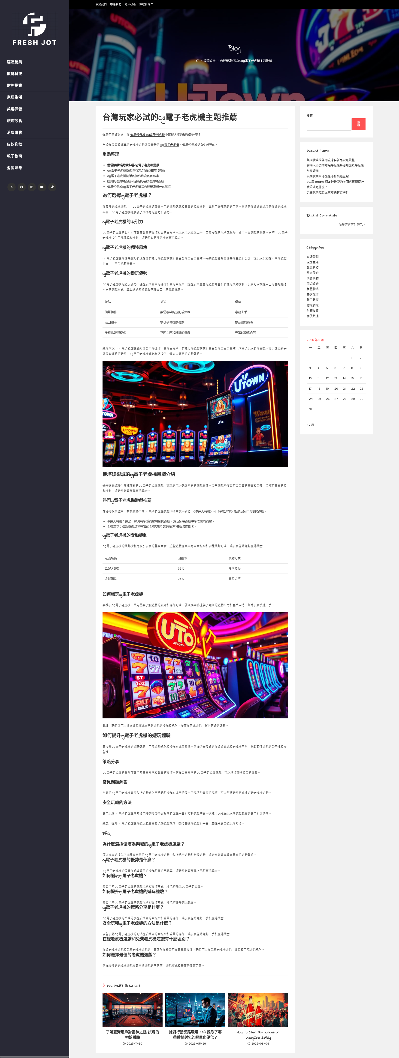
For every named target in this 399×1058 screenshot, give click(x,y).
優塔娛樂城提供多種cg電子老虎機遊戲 (133, 165)
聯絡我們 (115, 4)
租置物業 (313, 289)
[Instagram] (32, 187)
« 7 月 (310, 425)
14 (344, 378)
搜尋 (310, 115)
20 (336, 388)
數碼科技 (313, 267)
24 (311, 399)
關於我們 (101, 4)
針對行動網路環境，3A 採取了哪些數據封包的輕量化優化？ (195, 1035)
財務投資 (313, 310)
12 (327, 378)
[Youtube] (42, 187)
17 (310, 388)
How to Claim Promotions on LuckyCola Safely (258, 1035)
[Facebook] (22, 187)
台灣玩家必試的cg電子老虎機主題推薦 (246, 61)
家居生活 (313, 262)
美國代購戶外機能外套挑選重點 (328, 176)
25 (319, 399)
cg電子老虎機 (169, 145)
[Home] (197, 61)
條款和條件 (146, 4)
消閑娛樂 (313, 283)
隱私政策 (130, 4)
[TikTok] (52, 187)
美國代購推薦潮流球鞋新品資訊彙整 (331, 160)
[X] (11, 187)
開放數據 (313, 316)
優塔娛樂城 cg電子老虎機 (147, 134)
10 (310, 378)
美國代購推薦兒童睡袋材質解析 (328, 192)
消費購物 (313, 278)
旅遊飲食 (313, 273)
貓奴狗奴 (313, 305)
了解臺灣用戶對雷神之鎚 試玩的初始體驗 (132, 1035)
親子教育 (313, 300)
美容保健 (313, 294)
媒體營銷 (313, 256)
